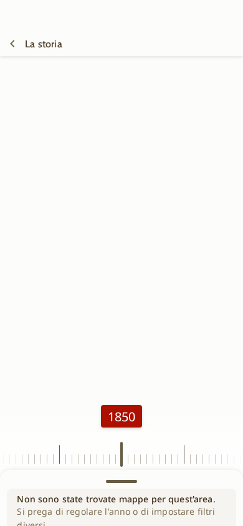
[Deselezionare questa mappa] (12, 44)
